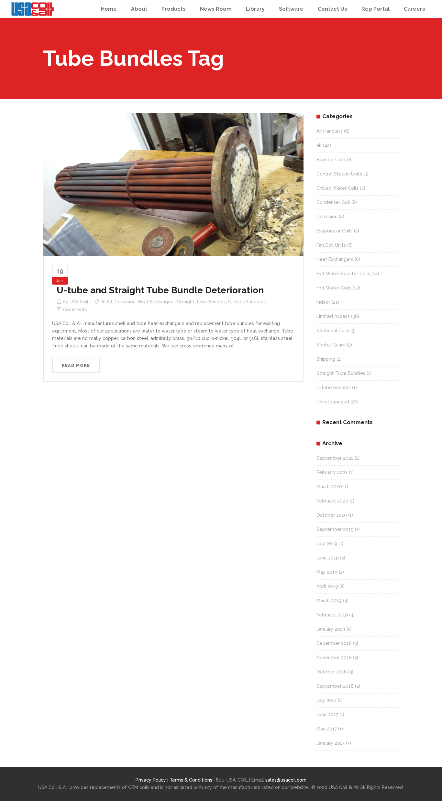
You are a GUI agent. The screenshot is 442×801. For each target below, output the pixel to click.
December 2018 (334, 643)
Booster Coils (331, 159)
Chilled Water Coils (337, 188)
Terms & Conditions (192, 780)
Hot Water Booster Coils (343, 273)
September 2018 (335, 686)
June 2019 (327, 557)
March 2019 (329, 600)
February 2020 (332, 500)
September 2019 (335, 529)
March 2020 (329, 486)
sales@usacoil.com (285, 780)
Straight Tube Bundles (201, 301)
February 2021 (332, 472)
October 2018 (331, 671)
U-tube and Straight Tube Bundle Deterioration (160, 290)
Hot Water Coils (333, 287)
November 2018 (334, 657)
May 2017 (326, 728)
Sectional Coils (332, 330)
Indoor (323, 302)
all (109, 301)
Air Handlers (329, 131)
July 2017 (326, 700)
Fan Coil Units (331, 245)
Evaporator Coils (334, 230)
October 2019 (331, 515)
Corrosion (125, 301)
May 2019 (326, 572)
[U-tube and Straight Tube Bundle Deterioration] (173, 184)
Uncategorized (332, 401)
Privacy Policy (151, 780)
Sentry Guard (331, 344)
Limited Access (333, 316)
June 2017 (327, 714)
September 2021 (334, 458)
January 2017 (330, 743)
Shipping (325, 359)
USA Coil (79, 301)
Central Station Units (339, 173)
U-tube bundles (245, 301)
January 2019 (330, 629)
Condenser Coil (333, 202)
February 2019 (332, 614)
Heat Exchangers (156, 301)
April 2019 (327, 586)
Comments (75, 309)
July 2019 (326, 543)
